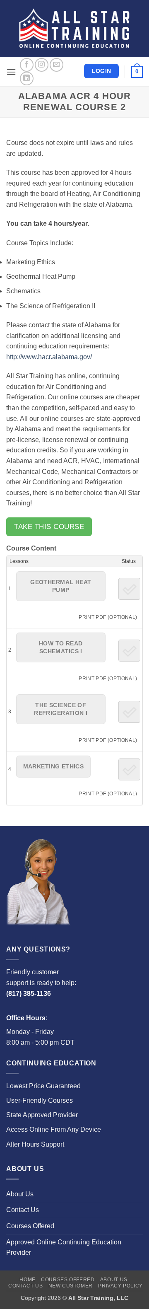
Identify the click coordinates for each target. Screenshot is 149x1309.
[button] (11, 72)
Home (27, 1279)
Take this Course (49, 527)
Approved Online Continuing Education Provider (63, 1247)
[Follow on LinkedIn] (27, 78)
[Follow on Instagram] (41, 65)
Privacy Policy (120, 1286)
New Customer (70, 1286)
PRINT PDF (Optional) (108, 617)
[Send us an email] (56, 65)
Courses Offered (30, 1225)
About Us (20, 1194)
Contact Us (22, 1209)
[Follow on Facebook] (27, 65)
